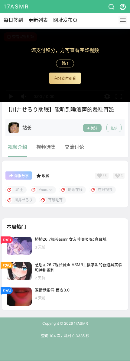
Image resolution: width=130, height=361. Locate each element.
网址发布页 (65, 20)
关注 (94, 128)
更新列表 (38, 20)
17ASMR (80, 323)
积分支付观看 (65, 78)
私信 (114, 128)
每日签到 (13, 20)
